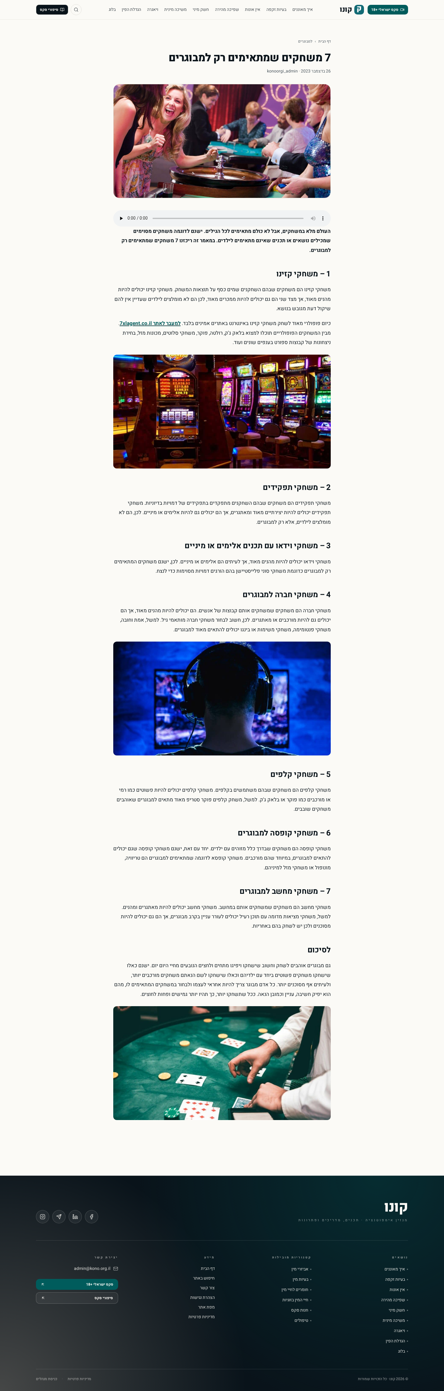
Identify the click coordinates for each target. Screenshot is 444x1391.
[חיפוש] (76, 9)
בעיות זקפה (276, 10)
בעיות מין (300, 1280)
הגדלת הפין (131, 10)
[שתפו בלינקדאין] (75, 1216)
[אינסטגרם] (42, 1216)
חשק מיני (201, 10)
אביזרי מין (299, 1269)
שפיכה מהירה (227, 10)
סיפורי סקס (49, 9)
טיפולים (301, 1321)
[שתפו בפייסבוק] (91, 1216)
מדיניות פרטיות (201, 1317)
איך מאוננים (302, 10)
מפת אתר (206, 1307)
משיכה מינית (175, 10)
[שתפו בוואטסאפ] (59, 1216)
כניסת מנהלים (46, 1379)
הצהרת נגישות (202, 1297)
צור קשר (207, 1288)
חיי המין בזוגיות (295, 1300)
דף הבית (324, 41)
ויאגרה (152, 10)
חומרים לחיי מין (295, 1290)
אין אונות (252, 10)
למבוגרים (305, 41)
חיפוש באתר (204, 1278)
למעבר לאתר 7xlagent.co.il (150, 323)
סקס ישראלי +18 (384, 9)
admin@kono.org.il (92, 1269)
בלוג (112, 10)
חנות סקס (299, 1310)
